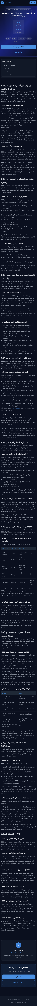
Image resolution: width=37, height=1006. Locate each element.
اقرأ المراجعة (18, 52)
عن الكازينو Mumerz (9, 65)
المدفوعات (7, 71)
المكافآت (6, 68)
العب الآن (33, 2)
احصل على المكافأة (18, 982)
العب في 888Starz (18, 47)
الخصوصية (17, 1002)
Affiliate (24, 1002)
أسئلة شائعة (8, 75)
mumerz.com (16, 408)
